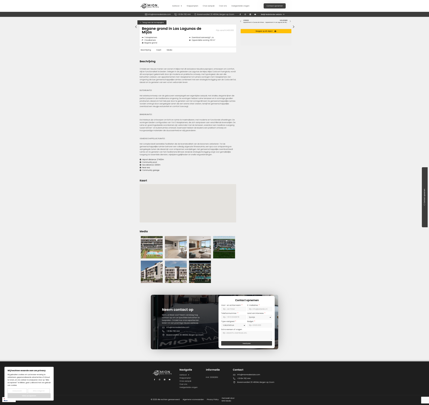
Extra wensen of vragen (231, 330)
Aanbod (175, 6)
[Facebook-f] (240, 14)
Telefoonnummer (229, 313)
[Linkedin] (250, 14)
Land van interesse (255, 313)
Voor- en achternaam (231, 305)
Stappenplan (192, 6)
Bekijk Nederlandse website (271, 14)
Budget (250, 322)
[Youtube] (255, 14)
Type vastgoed (228, 322)
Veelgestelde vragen (240, 6)
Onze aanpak (208, 6)
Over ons (223, 6)
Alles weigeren (39, 391)
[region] (29, 384)
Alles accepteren (29, 396)
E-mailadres (252, 305)
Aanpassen (17, 391)
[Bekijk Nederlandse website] (283, 14)
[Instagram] (245, 14)
